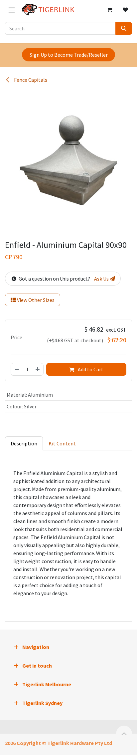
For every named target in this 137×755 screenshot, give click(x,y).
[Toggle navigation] (11, 10)
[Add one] (38, 369)
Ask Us (102, 278)
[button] (124, 734)
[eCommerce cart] (109, 9)
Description (24, 443)
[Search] (123, 28)
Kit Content (62, 443)
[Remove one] (16, 369)
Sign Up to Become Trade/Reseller (69, 54)
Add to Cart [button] (90, 369)
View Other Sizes (35, 300)
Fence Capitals (30, 79)
